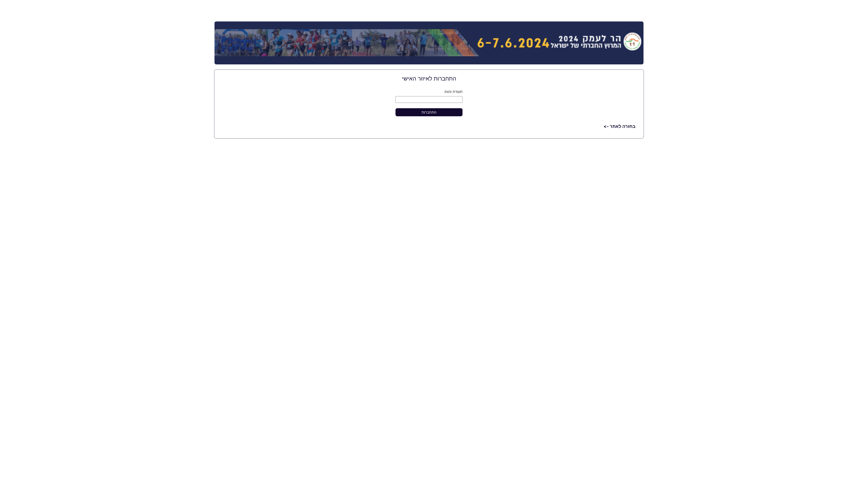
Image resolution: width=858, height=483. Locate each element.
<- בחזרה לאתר (619, 126)
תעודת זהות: (453, 91)
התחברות (429, 112)
